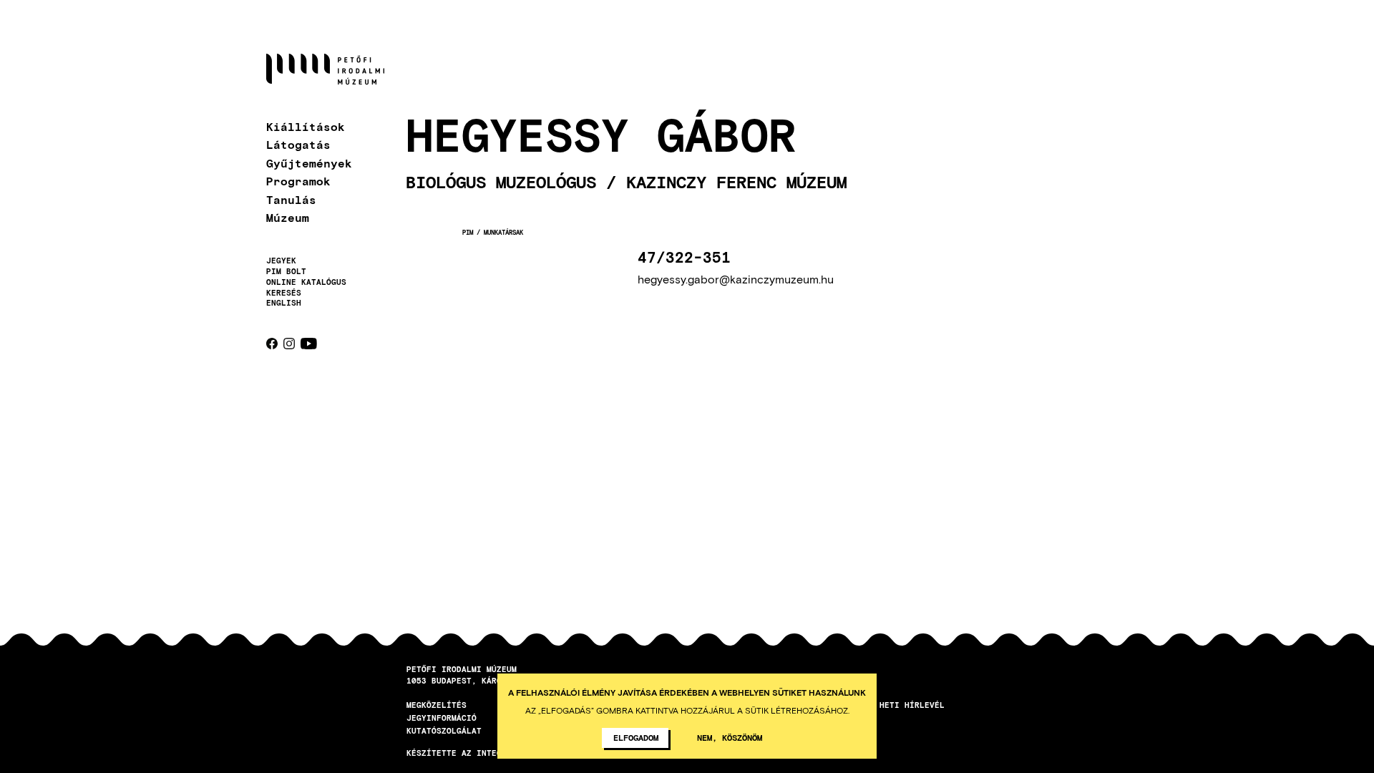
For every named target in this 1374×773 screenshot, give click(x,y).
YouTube (309, 343)
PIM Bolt (286, 271)
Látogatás (298, 144)
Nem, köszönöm (729, 737)
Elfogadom (635, 737)
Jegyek (281, 260)
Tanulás (291, 199)
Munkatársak (503, 232)
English (283, 302)
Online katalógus (306, 282)
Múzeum (287, 217)
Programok (298, 181)
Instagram (289, 343)
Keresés (283, 292)
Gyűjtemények (309, 163)
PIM (467, 232)
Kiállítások (305, 126)
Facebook (272, 343)
